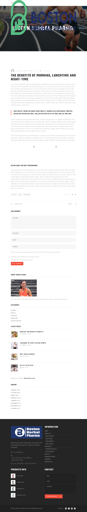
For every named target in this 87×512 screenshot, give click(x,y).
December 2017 (16, 403)
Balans (14, 194)
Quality (47, 454)
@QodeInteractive (29, 378)
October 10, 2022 (25, 345)
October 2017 (15, 408)
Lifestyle (14, 315)
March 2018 (15, 395)
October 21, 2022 (25, 333)
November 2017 (16, 405)
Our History (50, 436)
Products (48, 446)
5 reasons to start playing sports (33, 343)
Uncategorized (16, 320)
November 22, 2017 (32, 70)
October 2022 (15, 392)
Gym (20, 194)
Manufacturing (50, 457)
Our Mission (50, 441)
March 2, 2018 (24, 356)
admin (20, 70)
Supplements (50, 452)
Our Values (49, 444)
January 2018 (15, 400)
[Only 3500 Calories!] (14, 356)
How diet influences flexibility (32, 332)
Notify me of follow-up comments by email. (26, 256)
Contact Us (48, 462)
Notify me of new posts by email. (23, 260)
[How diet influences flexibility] (14, 334)
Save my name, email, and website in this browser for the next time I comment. (37, 252)
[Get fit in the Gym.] (14, 367)
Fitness (13, 310)
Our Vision (49, 439)
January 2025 (15, 390)
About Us (48, 434)
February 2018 (16, 397)
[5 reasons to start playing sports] (14, 345)
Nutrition (27, 194)
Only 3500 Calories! (27, 354)
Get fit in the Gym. (27, 365)
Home (46, 431)
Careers (47, 459)
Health (48, 70)
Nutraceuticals (51, 449)
